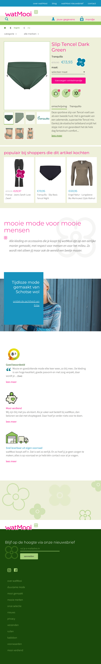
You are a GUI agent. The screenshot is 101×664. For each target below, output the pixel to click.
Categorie (9, 34)
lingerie (17, 28)
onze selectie (14, 606)
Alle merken (30, 34)
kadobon (12, 638)
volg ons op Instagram (10, 570)
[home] (21, 13)
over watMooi (40, 3)
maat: (55, 67)
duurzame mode (16, 587)
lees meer (57, 136)
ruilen (10, 631)
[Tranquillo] (43, 118)
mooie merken (15, 600)
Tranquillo (57, 56)
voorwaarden (14, 644)
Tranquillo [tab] (75, 106)
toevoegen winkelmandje (68, 80)
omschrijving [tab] (59, 106)
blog (54, 3)
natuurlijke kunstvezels (76, 93)
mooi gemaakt (15, 593)
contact (92, 3)
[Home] (5, 28)
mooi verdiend (15, 650)
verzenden (13, 625)
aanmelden (29, 556)
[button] (7, 75)
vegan (66, 93)
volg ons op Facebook (17, 570)
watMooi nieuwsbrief (72, 3)
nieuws (11, 612)
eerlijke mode (56, 93)
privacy (11, 619)
